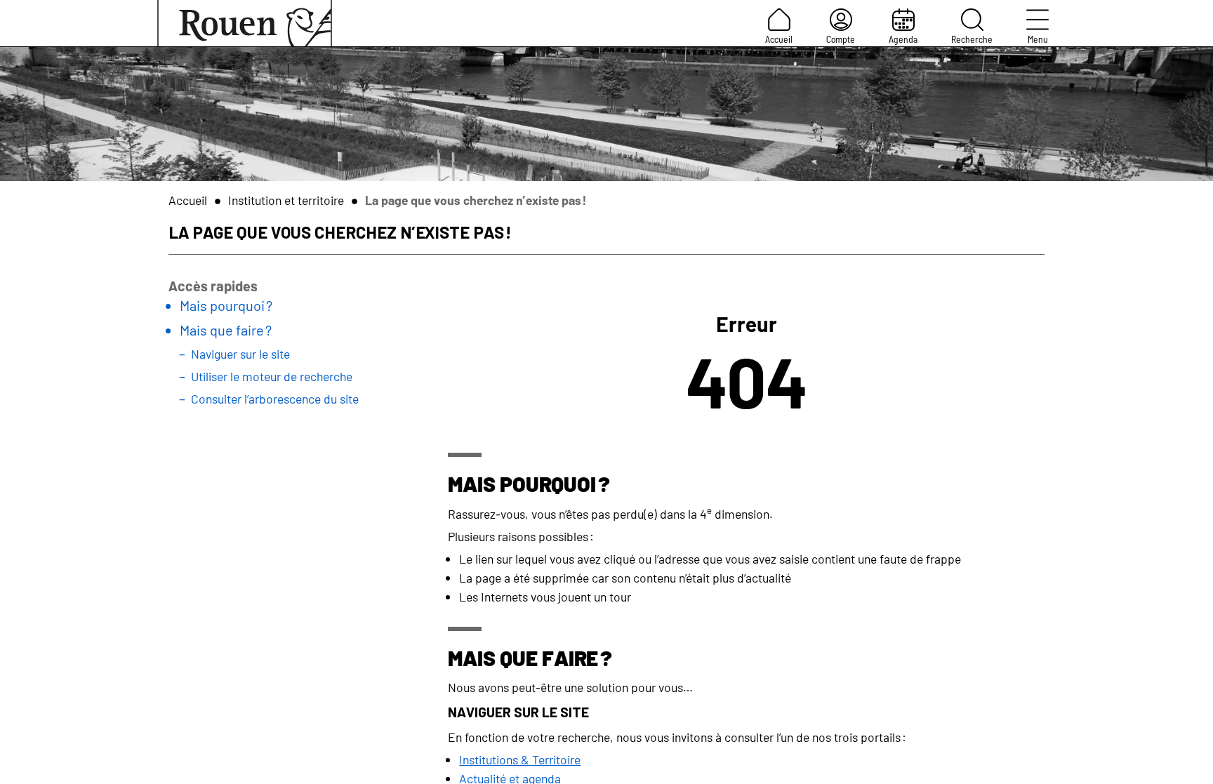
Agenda (903, 39)
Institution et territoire (286, 200)
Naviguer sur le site (240, 353)
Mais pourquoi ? (226, 305)
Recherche (972, 39)
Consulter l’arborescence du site (275, 398)
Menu (1038, 39)
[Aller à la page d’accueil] (244, 23)
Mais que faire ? (226, 329)
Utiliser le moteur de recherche (271, 376)
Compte (840, 39)
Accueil (779, 39)
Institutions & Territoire (520, 759)
